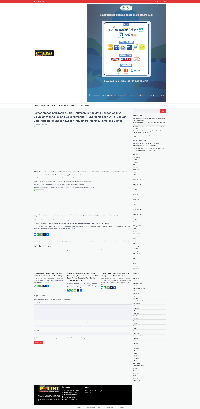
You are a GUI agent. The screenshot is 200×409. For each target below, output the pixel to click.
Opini (134, 326)
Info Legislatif (136, 268)
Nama (36, 323)
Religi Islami (136, 358)
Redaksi (78, 407)
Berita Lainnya (85, 106)
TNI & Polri (135, 373)
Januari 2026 (136, 174)
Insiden (135, 271)
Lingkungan (44, 110)
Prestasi (135, 353)
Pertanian (135, 345)
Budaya (53, 106)
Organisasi (135, 328)
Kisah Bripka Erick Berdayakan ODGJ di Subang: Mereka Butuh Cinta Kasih (115, 275)
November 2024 (137, 209)
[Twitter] (155, 1)
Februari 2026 (136, 172)
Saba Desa (135, 360)
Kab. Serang (136, 278)
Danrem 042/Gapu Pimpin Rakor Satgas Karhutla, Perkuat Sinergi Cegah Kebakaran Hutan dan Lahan (148, 131)
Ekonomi (135, 256)
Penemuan (135, 340)
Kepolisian (135, 296)
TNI (134, 370)
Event (134, 258)
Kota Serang (136, 306)
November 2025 (137, 179)
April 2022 (135, 222)
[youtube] (165, 1)
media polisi (37, 124)
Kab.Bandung (136, 281)
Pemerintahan (136, 333)
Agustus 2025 (136, 187)
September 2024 (137, 214)
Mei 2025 (135, 194)
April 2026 (135, 167)
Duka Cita (135, 248)
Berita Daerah (45, 106)
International (136, 273)
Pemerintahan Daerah (138, 336)
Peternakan (136, 348)
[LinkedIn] (160, 1)
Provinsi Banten (137, 355)
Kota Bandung (136, 303)
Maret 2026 (136, 169)
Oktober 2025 (136, 182)
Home (36, 106)
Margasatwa (136, 318)
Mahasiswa (136, 316)
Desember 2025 (137, 177)
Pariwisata (135, 331)
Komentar (37, 303)
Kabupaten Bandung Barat (139, 288)
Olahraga (135, 323)
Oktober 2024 (136, 212)
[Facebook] (158, 1)
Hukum (134, 263)
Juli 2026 (135, 159)
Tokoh (134, 375)
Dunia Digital (136, 251)
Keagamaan (136, 293)
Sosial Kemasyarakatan (138, 365)
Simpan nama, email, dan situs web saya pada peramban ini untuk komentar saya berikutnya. (61, 338)
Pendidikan (135, 338)
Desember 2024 (137, 207)
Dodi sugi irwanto (137, 148)
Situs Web (36, 330)
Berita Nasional (136, 236)
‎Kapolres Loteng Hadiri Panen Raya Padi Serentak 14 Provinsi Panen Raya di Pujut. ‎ (49, 275)
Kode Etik (121, 407)
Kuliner (134, 311)
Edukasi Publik (136, 253)
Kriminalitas (74, 106)
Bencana (135, 231)
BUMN (134, 243)
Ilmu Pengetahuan (63, 106)
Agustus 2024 (136, 217)
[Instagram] (162, 1)
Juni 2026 (135, 162)
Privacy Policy (110, 407)
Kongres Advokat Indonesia (139, 301)
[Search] (165, 105)
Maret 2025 (136, 199)
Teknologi (135, 368)
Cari (163, 111)
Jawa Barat (135, 276)
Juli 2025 (135, 189)
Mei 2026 (135, 164)
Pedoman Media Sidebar (93, 407)
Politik (134, 350)
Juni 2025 (135, 192)
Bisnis (134, 238)
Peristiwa (135, 343)
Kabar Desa (135, 286)
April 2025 (135, 197)
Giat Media (135, 261)
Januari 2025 (136, 204)
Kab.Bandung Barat (137, 283)
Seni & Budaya (136, 363)
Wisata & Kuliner (137, 380)
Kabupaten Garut (137, 291)
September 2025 (137, 184)
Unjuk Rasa (135, 378)
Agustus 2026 (136, 157)
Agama (134, 228)
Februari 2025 (136, 202)
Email (86, 323)
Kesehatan (135, 298)
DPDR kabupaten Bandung (139, 246)
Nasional (135, 321)
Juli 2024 (135, 219)
